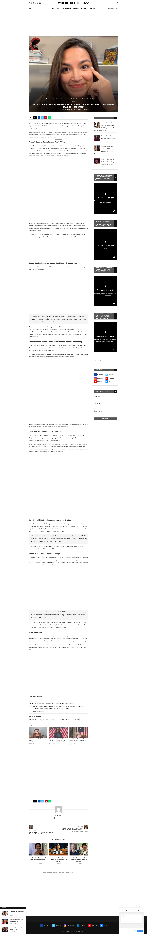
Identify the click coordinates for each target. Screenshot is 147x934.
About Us (92, 8)
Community (84, 8)
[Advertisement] (73, 22)
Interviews (76, 8)
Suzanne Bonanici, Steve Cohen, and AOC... (16, 920)
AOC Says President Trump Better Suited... (17, 928)
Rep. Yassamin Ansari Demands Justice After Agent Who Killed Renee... (58, 859)
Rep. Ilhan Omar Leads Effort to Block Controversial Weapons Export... (38, 859)
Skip (135, 930)
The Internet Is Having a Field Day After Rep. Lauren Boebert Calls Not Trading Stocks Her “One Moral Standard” (58, 740)
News (58, 8)
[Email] (40, 3)
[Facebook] (29, 3)
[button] (30, 854)
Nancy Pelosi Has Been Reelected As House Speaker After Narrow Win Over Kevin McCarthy (77, 740)
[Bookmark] (45, 845)
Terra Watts (61, 109)
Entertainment (66, 8)
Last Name (97, 403)
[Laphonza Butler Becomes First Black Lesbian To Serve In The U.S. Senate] (5, 913)
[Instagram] (33, 3)
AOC (30, 751)
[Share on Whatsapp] (49, 117)
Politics (53, 98)
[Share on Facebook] (39, 117)
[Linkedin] (35, 3)
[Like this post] (35, 117)
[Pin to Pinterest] (45, 117)
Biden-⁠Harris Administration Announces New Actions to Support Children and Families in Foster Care (54, 701)
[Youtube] (37, 3)
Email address (98, 411)
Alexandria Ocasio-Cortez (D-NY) (46, 126)
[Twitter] (31, 3)
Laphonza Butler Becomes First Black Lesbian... (17, 912)
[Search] (117, 3)
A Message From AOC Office (38, 711)
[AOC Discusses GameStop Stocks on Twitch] (38, 732)
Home (53, 8)
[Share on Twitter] (42, 117)
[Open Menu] (30, 8)
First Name (97, 396)
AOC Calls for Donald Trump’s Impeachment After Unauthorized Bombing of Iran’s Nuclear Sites (53, 703)
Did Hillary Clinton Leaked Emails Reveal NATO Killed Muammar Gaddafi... (79, 859)
